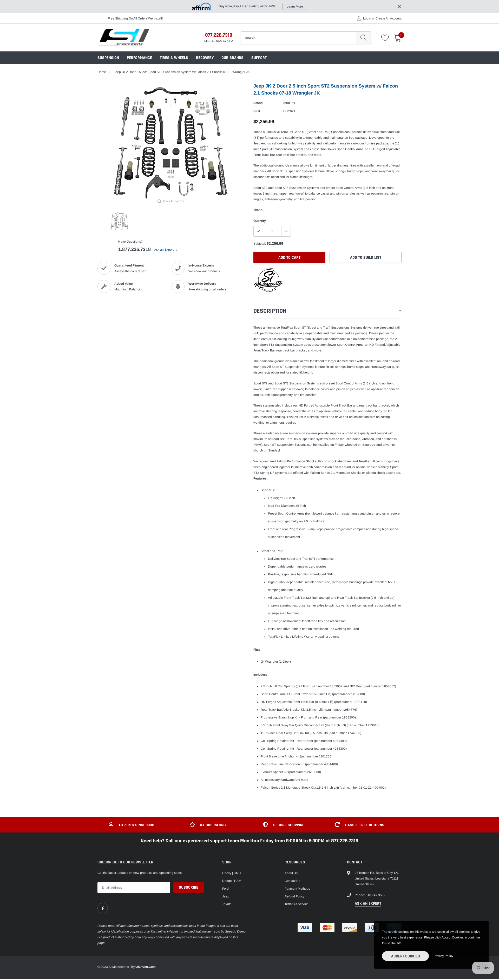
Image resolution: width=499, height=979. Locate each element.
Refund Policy (294, 896)
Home (101, 72)
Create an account (389, 18)
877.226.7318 (218, 35)
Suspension (108, 58)
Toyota (227, 904)
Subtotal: (259, 243)
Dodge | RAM (231, 881)
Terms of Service (296, 904)
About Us (291, 873)
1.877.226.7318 (134, 249)
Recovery (205, 58)
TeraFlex (289, 103)
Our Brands (232, 58)
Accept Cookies (405, 956)
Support (259, 58)
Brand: (258, 103)
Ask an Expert (164, 249)
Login (367, 18)
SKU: (257, 111)
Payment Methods (297, 888)
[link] (102, 908)
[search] (363, 38)
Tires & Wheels (174, 58)
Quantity (259, 221)
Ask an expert (368, 903)
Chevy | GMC (231, 873)
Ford (225, 888)
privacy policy (443, 956)
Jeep (225, 896)
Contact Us (292, 881)
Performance (139, 58)
